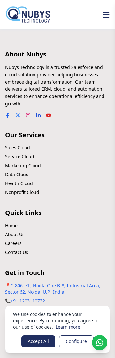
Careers (13, 243)
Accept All (38, 341)
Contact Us (16, 252)
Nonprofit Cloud (22, 192)
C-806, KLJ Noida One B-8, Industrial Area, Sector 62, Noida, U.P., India (52, 288)
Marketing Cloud (23, 165)
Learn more (68, 327)
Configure (76, 341)
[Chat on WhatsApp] (99, 342)
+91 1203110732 (28, 301)
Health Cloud (19, 183)
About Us (15, 234)
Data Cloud (17, 174)
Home (11, 225)
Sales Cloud (17, 148)
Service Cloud (19, 156)
